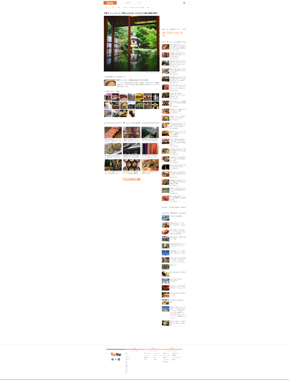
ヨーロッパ (127, 357)
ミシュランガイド (170, 32)
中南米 (126, 365)
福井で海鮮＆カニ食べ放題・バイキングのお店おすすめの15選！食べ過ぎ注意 (178, 231)
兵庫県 (118, 7)
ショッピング (156, 353)
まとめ (126, 370)
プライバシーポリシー (176, 357)
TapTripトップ (166, 353)
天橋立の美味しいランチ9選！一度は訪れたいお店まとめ (178, 224)
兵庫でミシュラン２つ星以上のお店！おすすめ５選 (133, 7)
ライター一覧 (165, 359)
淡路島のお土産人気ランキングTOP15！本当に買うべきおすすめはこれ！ (178, 54)
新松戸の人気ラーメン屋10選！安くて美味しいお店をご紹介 (178, 323)
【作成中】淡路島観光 (176, 216)
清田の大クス (173, 265)
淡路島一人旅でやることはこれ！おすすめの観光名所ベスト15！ (178, 190)
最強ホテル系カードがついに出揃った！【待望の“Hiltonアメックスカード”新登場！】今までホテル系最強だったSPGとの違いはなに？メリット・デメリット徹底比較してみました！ (178, 312)
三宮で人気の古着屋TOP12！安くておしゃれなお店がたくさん (177, 95)
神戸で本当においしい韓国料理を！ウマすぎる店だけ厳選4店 (178, 103)
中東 (126, 363)
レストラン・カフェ (158, 355)
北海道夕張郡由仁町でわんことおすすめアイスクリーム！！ (178, 245)
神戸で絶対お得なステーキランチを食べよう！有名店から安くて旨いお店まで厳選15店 (178, 46)
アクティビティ (147, 353)
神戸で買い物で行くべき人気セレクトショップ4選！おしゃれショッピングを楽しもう (178, 87)
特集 (126, 372)
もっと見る (131, 179)
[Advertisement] (174, 19)
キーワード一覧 (166, 355)
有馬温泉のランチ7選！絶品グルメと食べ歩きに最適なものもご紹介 (178, 159)
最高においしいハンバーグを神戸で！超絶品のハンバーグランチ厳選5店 (178, 133)
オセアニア (127, 359)
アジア (126, 355)
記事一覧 (129, 2)
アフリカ (127, 368)
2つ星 (181, 32)
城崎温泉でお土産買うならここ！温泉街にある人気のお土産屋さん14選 (178, 182)
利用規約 (174, 355)
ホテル (145, 359)
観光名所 (146, 357)
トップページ (106, 7)
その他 (155, 359)
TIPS (154, 357)
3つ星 (164, 35)
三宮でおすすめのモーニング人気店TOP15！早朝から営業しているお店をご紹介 (178, 125)
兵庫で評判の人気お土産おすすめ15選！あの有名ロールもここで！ (178, 174)
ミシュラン (176, 32)
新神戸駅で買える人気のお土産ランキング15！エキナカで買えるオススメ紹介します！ (178, 62)
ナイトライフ (147, 355)
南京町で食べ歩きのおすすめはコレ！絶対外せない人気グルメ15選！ (178, 70)
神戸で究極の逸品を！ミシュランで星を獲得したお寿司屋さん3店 (178, 198)
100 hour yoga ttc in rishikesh (178, 272)
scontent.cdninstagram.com (154, 72)
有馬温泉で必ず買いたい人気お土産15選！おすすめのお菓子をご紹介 (178, 150)
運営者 (173, 359)
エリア (140, 2)
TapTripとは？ (175, 353)
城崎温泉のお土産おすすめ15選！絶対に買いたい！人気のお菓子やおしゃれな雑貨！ (178, 79)
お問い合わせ (165, 361)
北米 (126, 361)
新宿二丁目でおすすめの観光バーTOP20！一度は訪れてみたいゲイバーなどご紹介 (178, 259)
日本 (113, 7)
